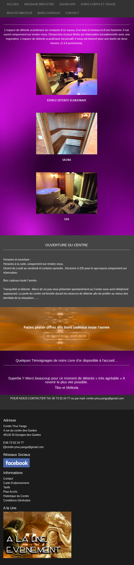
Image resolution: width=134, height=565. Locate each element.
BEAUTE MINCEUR (19, 13)
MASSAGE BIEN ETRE (39, 4)
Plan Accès (10, 491)
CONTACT (72, 13)
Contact (8, 478)
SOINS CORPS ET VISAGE (98, 4)
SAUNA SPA (67, 4)
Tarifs (6, 487)
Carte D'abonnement (16, 482)
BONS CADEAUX (49, 13)
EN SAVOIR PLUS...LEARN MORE (66, 336)
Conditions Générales (16, 500)
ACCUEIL (13, 4)
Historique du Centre (16, 496)
